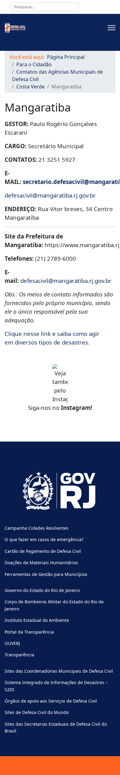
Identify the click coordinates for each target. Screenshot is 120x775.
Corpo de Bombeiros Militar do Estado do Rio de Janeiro (54, 605)
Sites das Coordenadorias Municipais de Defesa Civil (59, 671)
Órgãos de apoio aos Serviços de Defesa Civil (51, 701)
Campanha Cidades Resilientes (37, 528)
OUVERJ (12, 643)
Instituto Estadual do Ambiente (37, 620)
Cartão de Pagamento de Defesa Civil (43, 551)
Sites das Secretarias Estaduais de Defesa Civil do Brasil (56, 727)
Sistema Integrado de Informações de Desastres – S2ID (56, 685)
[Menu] (111, 27)
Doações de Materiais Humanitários (41, 562)
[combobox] (44, 6)
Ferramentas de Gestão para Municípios (46, 574)
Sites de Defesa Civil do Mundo (37, 712)
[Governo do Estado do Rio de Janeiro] (60, 491)
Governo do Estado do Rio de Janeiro (42, 590)
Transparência (19, 655)
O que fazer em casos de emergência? (44, 539)
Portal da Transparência (29, 632)
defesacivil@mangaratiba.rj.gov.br (50, 195)
